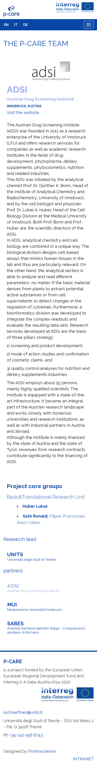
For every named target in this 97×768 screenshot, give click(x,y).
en (6, 25)
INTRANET (83, 759)
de (25, 25)
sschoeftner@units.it (23, 712)
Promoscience (42, 751)
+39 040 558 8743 (26, 735)
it (16, 25)
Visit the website (23, 112)
